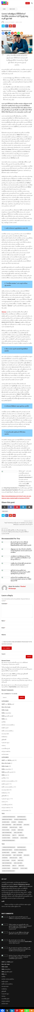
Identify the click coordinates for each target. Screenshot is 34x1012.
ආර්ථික (4, 722)
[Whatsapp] (18, 33)
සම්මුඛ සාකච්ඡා (6, 751)
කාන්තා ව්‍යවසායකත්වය (8, 725)
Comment (5, 603)
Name (3, 620)
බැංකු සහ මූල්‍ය (5, 742)
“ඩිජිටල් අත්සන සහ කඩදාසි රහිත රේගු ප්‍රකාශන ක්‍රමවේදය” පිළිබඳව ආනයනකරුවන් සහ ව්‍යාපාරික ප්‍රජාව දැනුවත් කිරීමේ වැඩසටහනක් (17, 669)
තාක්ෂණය (4, 736)
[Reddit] (15, 33)
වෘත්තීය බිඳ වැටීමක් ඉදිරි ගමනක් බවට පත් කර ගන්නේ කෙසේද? (21, 564)
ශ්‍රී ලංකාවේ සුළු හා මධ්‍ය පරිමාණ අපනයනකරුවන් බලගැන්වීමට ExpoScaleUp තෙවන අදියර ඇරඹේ (21, 543)
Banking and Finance (7, 819)
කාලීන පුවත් (5, 728)
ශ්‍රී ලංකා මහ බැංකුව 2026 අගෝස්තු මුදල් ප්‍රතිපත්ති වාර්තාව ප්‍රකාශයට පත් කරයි (19, 933)
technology (15, 837)
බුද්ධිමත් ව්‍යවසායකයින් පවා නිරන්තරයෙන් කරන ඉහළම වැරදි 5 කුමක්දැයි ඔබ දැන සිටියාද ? (20, 571)
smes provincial (6, 835)
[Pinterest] (12, 33)
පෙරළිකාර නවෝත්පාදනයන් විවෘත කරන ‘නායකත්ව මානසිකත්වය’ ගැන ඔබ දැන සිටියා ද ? (21, 557)
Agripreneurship (21, 816)
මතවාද (3, 745)
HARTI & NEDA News (6, 824)
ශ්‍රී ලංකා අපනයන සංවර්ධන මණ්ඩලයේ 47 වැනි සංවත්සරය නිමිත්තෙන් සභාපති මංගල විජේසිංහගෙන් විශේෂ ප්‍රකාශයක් (20, 949)
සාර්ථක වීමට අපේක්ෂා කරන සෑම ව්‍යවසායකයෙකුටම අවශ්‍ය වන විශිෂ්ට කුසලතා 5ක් (21, 579)
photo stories (5, 829)
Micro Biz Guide (6, 707)
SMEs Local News (18, 832)
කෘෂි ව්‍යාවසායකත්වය (7, 731)
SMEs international (7, 832)
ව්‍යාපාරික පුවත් (6, 748)
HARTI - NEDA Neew (17, 824)
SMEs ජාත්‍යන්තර (6, 713)
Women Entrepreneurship (8, 840)
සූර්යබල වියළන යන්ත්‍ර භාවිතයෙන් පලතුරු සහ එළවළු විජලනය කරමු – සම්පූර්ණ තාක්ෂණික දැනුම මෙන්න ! (20, 957)
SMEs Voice (21, 835)
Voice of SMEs (24, 837)
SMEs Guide (12, 9)
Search (3, 654)
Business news (5, 822)
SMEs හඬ (4, 719)
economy (14, 822)
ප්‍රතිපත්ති (4, 739)
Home (4, 9)
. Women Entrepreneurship (8, 816)
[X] (6, 33)
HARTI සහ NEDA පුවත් (8, 704)
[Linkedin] (9, 33)
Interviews (4, 827)
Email (3, 627)
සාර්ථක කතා (5, 754)
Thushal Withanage (9, 22)
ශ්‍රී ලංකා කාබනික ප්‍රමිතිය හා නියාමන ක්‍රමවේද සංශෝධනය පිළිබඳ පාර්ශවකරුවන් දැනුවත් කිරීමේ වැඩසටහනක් (15, 531)
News (20, 827)
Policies (13, 829)
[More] (21, 33)
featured (20, 822)
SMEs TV (14, 835)
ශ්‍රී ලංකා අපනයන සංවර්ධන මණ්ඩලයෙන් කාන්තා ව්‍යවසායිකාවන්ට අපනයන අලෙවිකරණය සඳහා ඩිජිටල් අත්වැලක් (17, 680)
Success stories (6, 837)
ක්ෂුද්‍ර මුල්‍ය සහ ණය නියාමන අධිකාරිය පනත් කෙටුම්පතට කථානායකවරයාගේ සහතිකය (21, 550)
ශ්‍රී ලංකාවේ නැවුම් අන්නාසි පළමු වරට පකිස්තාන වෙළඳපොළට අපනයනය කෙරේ (20, 917)
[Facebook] (3, 33)
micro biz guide (13, 827)
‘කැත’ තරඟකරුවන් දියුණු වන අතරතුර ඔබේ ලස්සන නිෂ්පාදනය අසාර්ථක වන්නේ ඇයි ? (18, 523)
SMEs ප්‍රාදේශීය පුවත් (7, 716)
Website (4, 634)
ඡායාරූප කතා (5, 733)
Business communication (20, 819)
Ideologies (26, 824)
